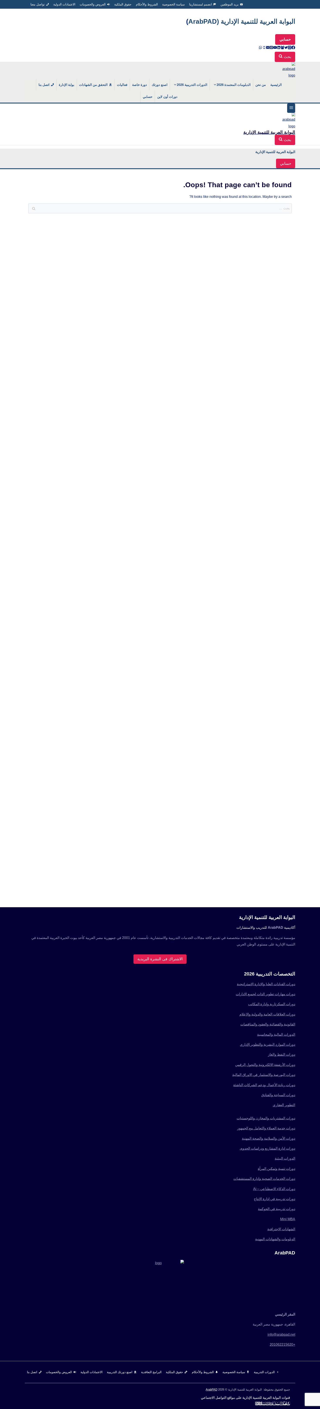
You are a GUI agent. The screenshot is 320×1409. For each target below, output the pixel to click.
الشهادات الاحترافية (281, 1229)
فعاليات (122, 85)
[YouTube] (275, 48)
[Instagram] (289, 48)
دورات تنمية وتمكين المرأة (276, 1169)
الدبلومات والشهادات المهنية (275, 1239)
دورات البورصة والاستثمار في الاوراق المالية (263, 1075)
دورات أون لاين (167, 96)
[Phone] (264, 48)
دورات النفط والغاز (281, 1054)
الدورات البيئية (285, 1158)
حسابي (285, 39)
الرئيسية (276, 85)
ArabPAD (211, 1389)
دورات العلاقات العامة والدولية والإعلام (267, 1014)
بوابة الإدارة (66, 85)
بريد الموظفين (230, 4)
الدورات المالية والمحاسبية (276, 1034)
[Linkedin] (279, 48)
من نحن (260, 85)
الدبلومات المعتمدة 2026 (234, 85)
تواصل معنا (37, 4)
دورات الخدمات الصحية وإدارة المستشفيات (264, 1179)
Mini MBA (287, 1219)
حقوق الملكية (122, 4)
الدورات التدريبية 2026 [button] (192, 85)
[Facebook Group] (282, 48)
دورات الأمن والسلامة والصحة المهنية (268, 1138)
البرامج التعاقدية (151, 1372)
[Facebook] (293, 48)
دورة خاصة (139, 85)
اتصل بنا (44, 85)
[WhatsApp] (260, 48)
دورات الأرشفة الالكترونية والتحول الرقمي (265, 1065)
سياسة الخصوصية (173, 4)
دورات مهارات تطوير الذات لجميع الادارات (265, 994)
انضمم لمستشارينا (200, 4)
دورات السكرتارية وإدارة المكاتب (271, 1004)
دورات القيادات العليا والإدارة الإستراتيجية (266, 984)
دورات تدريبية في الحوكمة (276, 1209)
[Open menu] (291, 108)
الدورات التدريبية (264, 1372)
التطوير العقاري (284, 1105)
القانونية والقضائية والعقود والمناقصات (267, 1024)
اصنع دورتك (159, 85)
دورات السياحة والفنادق (278, 1095)
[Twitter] (286, 48)
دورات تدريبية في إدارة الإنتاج (274, 1199)
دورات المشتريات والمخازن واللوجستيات (266, 1118)
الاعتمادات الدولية (64, 4)
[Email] (268, 48)
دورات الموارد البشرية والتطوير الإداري (267, 1044)
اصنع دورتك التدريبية (119, 1372)
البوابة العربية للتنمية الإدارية (275, 152)
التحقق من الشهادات (93, 85)
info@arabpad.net (281, 1334)
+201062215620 (282, 1344)
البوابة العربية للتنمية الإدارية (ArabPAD (241, 21)
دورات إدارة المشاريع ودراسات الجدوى (267, 1148)
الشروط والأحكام (147, 4)
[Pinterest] (271, 48)
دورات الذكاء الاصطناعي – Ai (274, 1189)
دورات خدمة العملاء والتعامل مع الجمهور (266, 1128)
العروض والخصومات (93, 4)
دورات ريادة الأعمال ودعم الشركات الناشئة (264, 1085)
